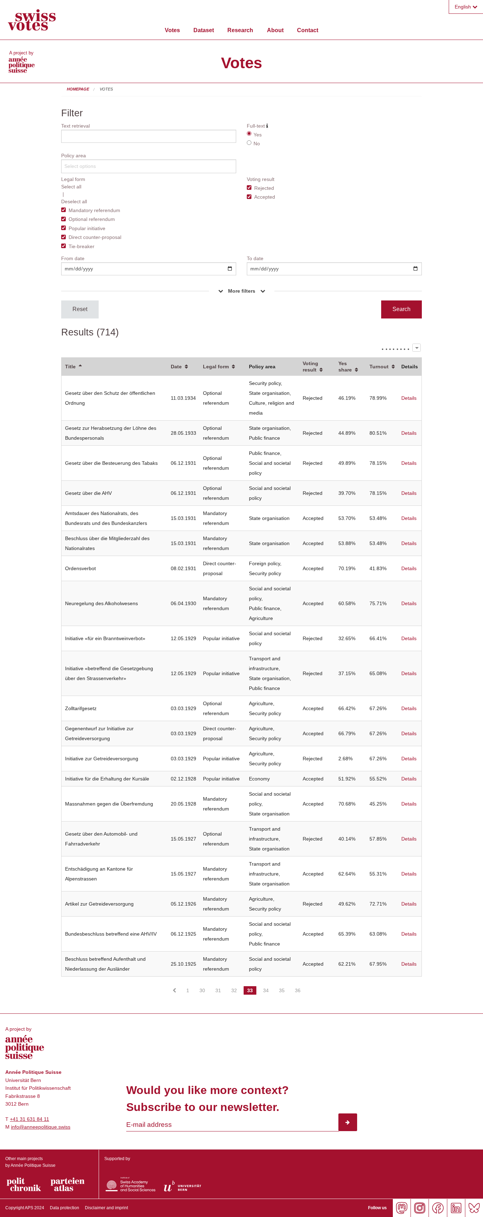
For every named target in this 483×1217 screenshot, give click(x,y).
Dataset (203, 30)
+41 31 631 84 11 (29, 1119)
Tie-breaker (81, 246)
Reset (79, 309)
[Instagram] (420, 1208)
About (275, 30)
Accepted (264, 197)
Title (70, 366)
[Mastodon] (401, 1208)
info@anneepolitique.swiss (40, 1127)
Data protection (64, 1207)
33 (250, 990)
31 (218, 990)
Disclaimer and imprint (106, 1207)
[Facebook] (438, 1208)
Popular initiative (87, 228)
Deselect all (74, 201)
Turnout (379, 366)
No (257, 143)
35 (282, 990)
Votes (172, 30)
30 (202, 990)
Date (176, 366)
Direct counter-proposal (95, 237)
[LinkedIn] (456, 1208)
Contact (307, 30)
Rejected (264, 188)
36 (298, 990)
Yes (258, 135)
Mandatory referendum (94, 210)
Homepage (78, 89)
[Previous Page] (174, 990)
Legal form (216, 366)
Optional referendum (92, 219)
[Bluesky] (474, 1208)
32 (234, 990)
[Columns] (416, 348)
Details (409, 398)
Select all (71, 186)
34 (266, 990)
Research (240, 30)
